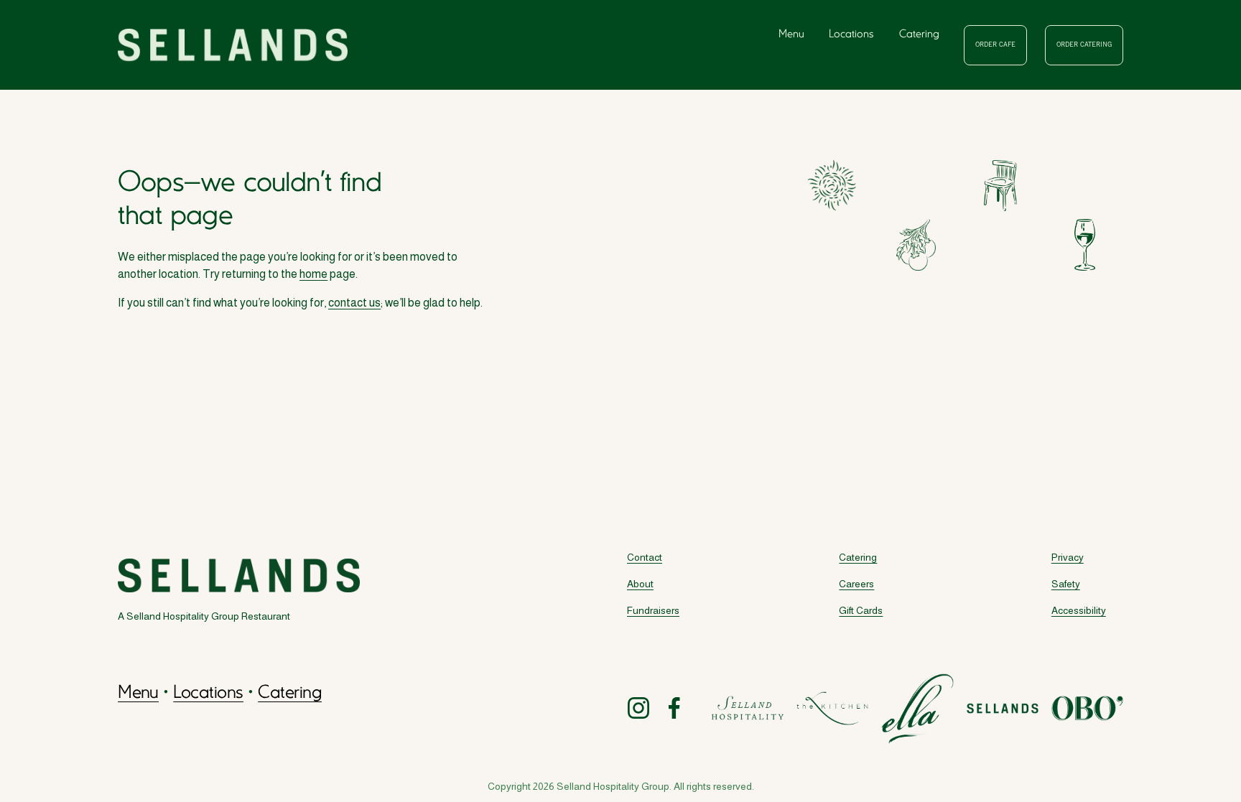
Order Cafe (995, 45)
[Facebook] (674, 707)
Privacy (1067, 557)
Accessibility (1078, 610)
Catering (919, 34)
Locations (851, 34)
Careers (856, 583)
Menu (791, 34)
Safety (1065, 583)
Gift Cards (861, 610)
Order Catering (1084, 45)
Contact (644, 557)
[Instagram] (638, 707)
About (640, 583)
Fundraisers (653, 610)
